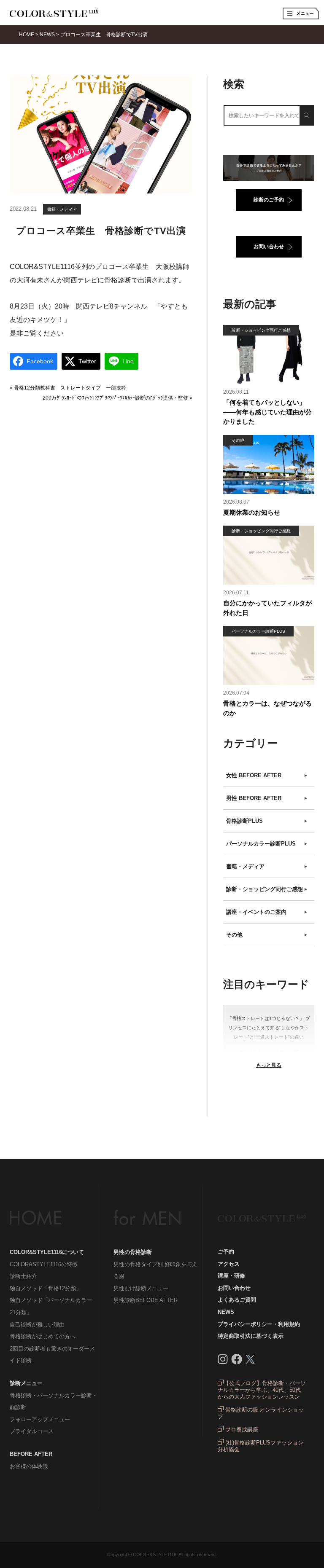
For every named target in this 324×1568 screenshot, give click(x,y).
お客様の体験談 (29, 1466)
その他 (267, 935)
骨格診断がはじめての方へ (43, 1336)
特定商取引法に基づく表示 (251, 1336)
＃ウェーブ (286, 1052)
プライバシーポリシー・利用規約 (259, 1324)
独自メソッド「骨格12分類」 (45, 1288)
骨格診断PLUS (267, 821)
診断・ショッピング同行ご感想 (267, 889)
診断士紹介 (23, 1276)
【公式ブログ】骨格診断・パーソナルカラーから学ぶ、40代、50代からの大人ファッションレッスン (262, 1390)
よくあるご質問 (237, 1300)
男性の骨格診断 (132, 1252)
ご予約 (226, 1251)
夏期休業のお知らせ (251, 512)
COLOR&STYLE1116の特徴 (44, 1264)
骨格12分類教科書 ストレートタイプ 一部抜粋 (70, 388)
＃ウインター (253, 1052)
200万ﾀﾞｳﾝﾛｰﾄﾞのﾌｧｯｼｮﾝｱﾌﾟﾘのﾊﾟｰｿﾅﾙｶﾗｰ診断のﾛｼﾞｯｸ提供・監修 (115, 398)
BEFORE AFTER (31, 1454)
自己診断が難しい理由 (37, 1324)
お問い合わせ (269, 247)
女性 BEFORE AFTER (267, 775)
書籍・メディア (62, 209)
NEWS (226, 1312)
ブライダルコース (32, 1431)
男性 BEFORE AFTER (267, 798)
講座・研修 (231, 1276)
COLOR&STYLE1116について (47, 1252)
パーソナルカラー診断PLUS (267, 843)
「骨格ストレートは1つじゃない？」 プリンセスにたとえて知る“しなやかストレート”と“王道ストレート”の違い (268, 1027)
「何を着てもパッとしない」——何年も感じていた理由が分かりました (267, 412)
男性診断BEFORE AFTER (145, 1300)
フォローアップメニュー (40, 1419)
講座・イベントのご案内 (267, 912)
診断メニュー (26, 1383)
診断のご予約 (269, 200)
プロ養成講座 (241, 1429)
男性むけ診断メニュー (140, 1288)
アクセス (229, 1264)
